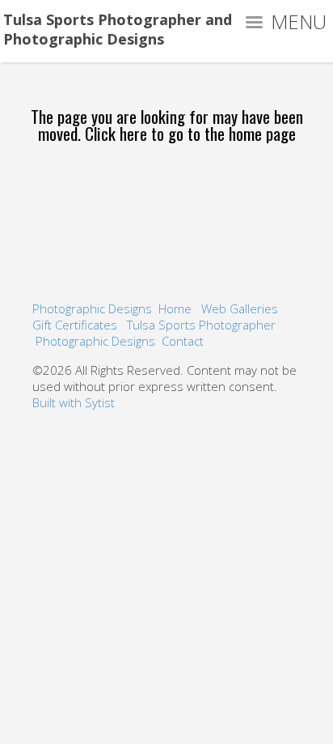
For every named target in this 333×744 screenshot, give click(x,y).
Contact (183, 341)
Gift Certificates (74, 325)
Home (175, 308)
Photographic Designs (92, 308)
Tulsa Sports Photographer (201, 325)
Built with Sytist (73, 402)
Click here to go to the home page (190, 133)
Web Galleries (239, 308)
